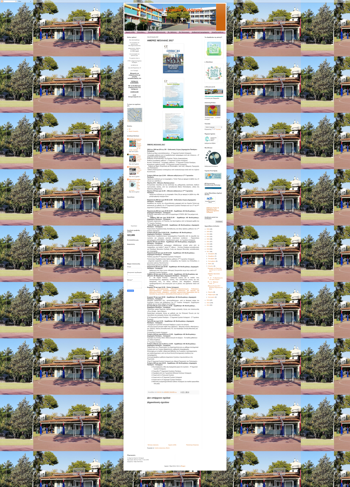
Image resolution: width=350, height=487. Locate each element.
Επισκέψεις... (141, 32)
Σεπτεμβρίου (212, 261)
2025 (208, 231)
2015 (208, 302)
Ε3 (129, 129)
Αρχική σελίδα (130, 32)
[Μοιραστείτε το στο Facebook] (186, 392)
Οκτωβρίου (211, 258)
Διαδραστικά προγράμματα (200, 32)
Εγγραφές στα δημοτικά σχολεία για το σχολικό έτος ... (215, 270)
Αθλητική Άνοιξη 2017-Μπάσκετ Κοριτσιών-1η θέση (215, 287)
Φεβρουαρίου (212, 294)
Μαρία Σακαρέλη (133, 131)
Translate (218, 129)
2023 (208, 236)
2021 (208, 241)
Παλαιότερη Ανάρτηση (192, 445)
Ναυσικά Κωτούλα (134, 179)
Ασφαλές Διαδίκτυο (217, 32)
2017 (208, 251)
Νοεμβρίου (211, 256)
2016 (208, 300)
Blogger (183, 466)
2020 (208, 244)
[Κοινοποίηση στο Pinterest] (188, 392)
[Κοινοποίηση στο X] (185, 392)
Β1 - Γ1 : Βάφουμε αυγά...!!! (213, 282)
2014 (208, 305)
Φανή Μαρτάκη (133, 154)
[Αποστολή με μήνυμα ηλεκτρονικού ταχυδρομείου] (181, 392)
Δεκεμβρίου (211, 253)
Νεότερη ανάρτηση (153, 445)
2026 (208, 229)
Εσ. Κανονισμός (184, 32)
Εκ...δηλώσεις (172, 32)
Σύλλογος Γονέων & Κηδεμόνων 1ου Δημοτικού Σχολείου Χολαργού (213, 210)
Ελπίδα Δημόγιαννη (135, 139)
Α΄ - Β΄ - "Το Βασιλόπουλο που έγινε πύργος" (215, 278)
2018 (208, 249)
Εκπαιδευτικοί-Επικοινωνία (156, 32)
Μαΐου (210, 263)
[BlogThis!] (183, 392)
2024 (208, 234)
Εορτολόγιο (134, 226)
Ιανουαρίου (211, 297)
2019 (208, 246)
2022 (208, 239)
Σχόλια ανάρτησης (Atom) (162, 448)
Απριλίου (211, 266)
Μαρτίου (210, 292)
